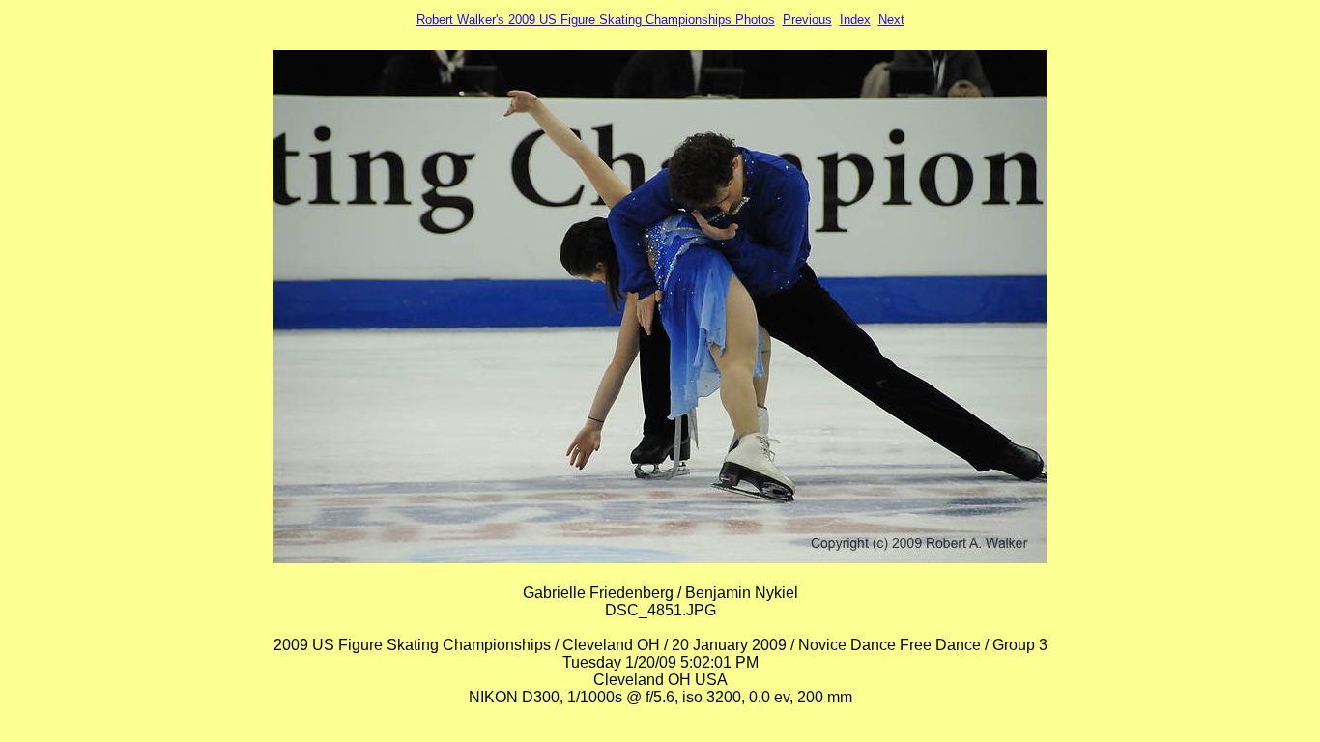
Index (855, 20)
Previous (807, 20)
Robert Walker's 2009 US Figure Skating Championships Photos (595, 20)
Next (891, 20)
